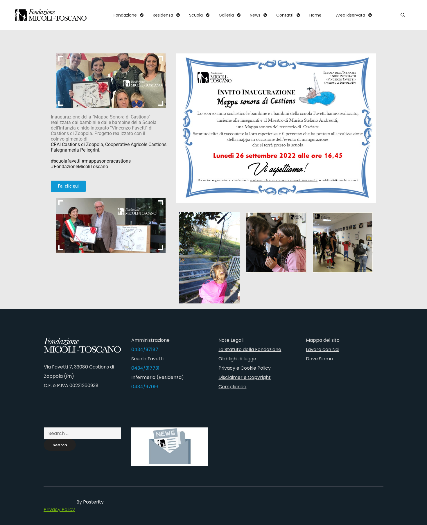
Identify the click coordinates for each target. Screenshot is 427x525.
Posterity (93, 502)
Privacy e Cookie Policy (244, 368)
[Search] (403, 15)
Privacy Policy (59, 509)
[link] (77, 144)
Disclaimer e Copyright (244, 377)
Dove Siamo (319, 358)
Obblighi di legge (237, 358)
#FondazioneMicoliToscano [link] (79, 166)
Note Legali (230, 340)
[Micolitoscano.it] (51, 15)
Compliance (232, 386)
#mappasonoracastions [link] (106, 161)
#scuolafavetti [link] (65, 161)
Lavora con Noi (322, 349)
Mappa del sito (323, 340)
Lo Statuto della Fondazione (249, 349)
